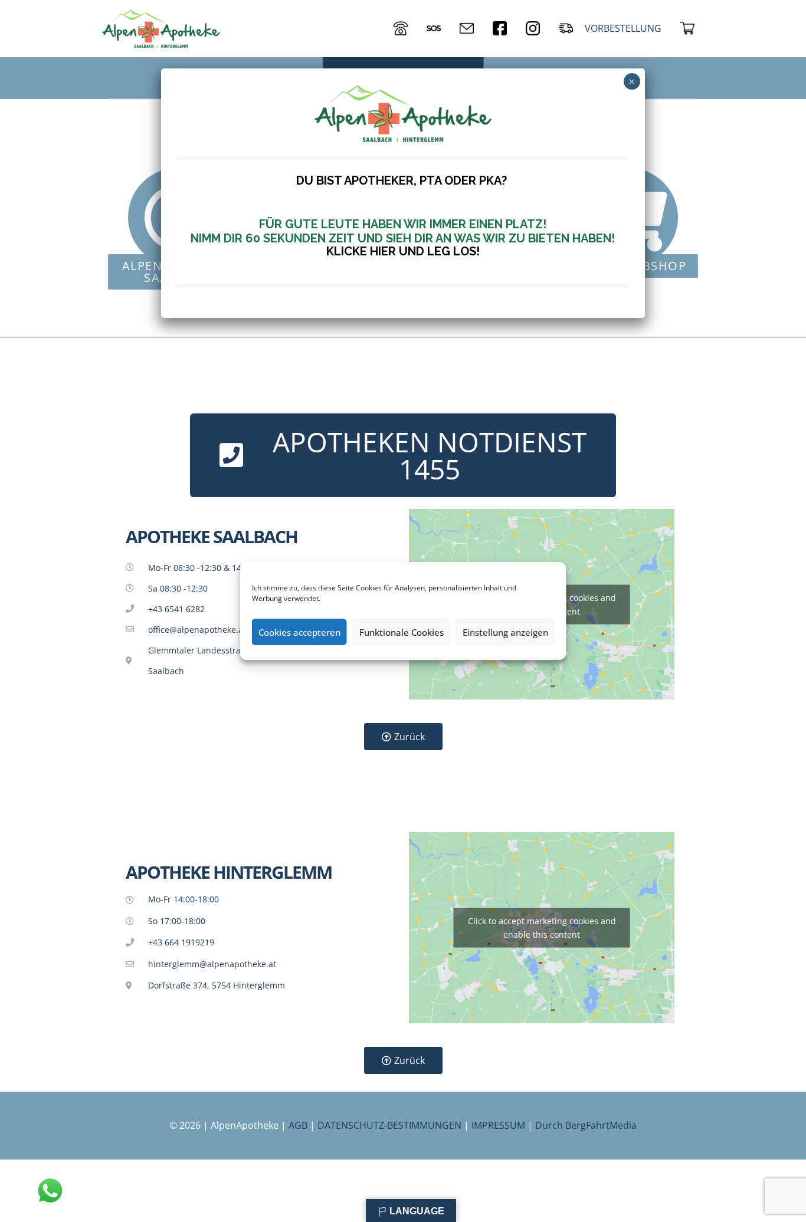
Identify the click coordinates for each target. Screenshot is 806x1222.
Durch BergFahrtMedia (586, 1125)
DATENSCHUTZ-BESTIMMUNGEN (389, 1125)
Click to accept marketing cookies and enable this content (542, 927)
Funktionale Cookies (401, 632)
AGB (298, 1125)
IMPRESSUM (498, 1125)
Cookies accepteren (299, 632)
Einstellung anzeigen (505, 632)
